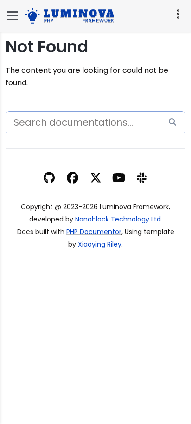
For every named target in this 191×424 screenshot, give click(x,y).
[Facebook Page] (72, 179)
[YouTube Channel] (118, 179)
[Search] (172, 123)
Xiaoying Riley (99, 244)
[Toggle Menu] (12, 15)
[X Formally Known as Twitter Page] (96, 179)
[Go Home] (72, 14)
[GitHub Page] (49, 179)
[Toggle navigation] (177, 14)
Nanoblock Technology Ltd (118, 219)
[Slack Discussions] (142, 179)
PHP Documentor (93, 231)
